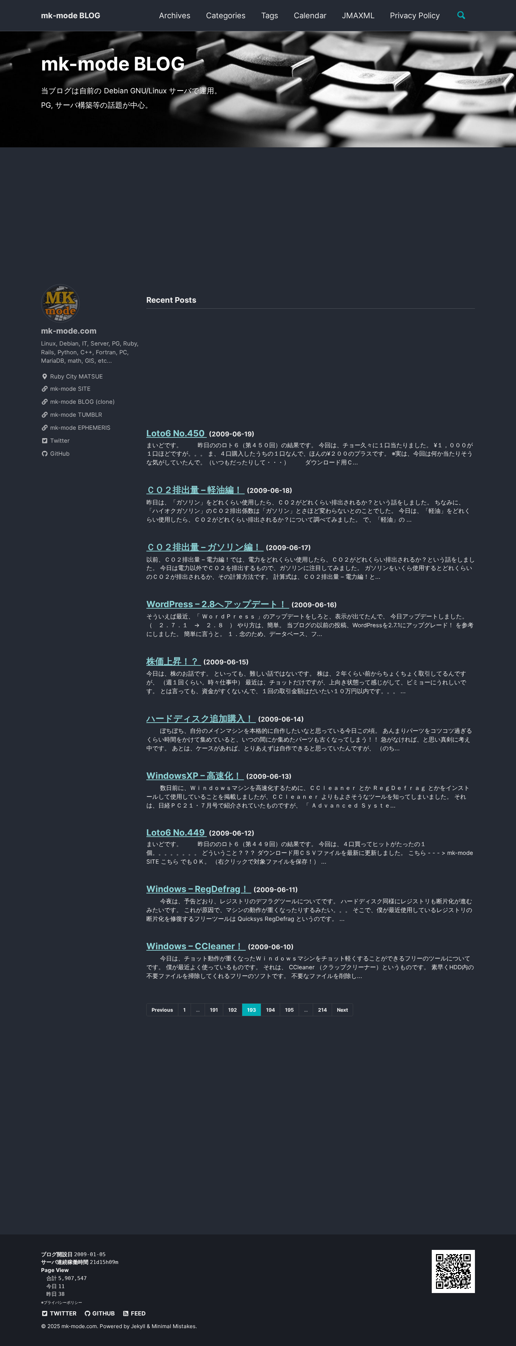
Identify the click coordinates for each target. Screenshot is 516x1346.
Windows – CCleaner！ (196, 946)
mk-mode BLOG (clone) (81, 401)
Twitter (59, 440)
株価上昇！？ (173, 661)
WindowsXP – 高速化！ (195, 775)
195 (289, 1010)
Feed (138, 1313)
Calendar (310, 15)
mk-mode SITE (69, 388)
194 (270, 1010)
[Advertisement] (258, 212)
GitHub (59, 453)
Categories (226, 15)
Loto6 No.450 (176, 433)
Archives (175, 15)
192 (232, 1010)
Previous (162, 1010)
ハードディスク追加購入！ (201, 718)
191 (214, 1010)
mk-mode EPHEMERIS (79, 427)
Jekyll (138, 1326)
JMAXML (358, 15)
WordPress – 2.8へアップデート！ (217, 604)
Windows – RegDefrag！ (198, 889)
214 (322, 1010)
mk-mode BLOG (70, 15)
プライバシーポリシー (63, 1302)
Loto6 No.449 (176, 832)
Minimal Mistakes (174, 1326)
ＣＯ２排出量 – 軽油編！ (195, 489)
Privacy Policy (415, 15)
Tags (269, 15)
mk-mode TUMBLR (75, 414)
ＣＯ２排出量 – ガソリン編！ (205, 547)
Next (342, 1010)
